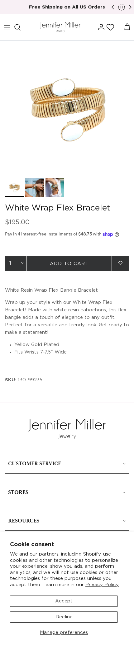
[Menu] (7, 27)
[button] (110, 27)
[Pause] (121, 7)
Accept (64, 601)
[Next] (130, 7)
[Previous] (113, 7)
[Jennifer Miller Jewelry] (60, 27)
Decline (64, 617)
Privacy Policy (102, 585)
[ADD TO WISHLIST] (120, 263)
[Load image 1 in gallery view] (67, 108)
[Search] (20, 27)
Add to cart (69, 264)
